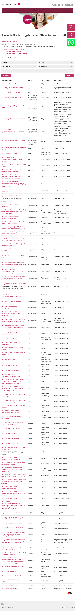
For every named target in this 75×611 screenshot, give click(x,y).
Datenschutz (4, 607)
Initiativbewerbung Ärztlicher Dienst (14, 49)
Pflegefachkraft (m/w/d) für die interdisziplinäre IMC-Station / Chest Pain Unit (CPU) (13, 493)
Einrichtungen (58, 80)
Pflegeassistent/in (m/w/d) (11, 588)
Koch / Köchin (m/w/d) (10, 571)
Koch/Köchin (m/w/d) (10, 338)
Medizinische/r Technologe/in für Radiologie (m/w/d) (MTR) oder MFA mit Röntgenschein (11, 469)
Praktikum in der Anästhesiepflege (13, 428)
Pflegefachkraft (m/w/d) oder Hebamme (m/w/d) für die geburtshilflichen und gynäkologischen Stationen (13, 534)
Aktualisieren (69, 75)
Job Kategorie (45, 80)
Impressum (10, 607)
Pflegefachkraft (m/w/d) (11, 498)
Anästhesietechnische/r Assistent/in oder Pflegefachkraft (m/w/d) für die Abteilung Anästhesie (13, 481)
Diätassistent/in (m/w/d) (11, 359)
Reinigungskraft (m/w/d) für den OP (14, 301)
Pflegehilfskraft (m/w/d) (11, 84)
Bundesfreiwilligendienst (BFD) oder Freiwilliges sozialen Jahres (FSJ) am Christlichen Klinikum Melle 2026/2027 (12, 381)
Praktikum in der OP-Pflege (12, 370)
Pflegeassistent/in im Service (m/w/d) (14, 523)
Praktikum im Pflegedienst (11, 365)
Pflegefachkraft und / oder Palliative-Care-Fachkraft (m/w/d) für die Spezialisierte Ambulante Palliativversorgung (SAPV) (12, 238)
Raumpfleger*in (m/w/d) (11, 153)
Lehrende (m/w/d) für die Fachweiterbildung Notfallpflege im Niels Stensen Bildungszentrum (12, 547)
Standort (30, 80)
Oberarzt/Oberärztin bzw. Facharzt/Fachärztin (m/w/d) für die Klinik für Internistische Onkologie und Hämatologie (12, 271)
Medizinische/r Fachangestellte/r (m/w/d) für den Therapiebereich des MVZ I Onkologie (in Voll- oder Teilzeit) (13, 211)
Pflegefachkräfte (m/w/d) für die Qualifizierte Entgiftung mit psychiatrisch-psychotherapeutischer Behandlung (12, 176)
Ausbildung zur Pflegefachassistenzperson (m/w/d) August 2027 (12, 131)
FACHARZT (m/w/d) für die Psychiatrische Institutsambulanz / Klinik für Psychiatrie (12, 159)
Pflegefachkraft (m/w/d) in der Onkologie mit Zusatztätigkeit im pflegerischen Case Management (13, 313)
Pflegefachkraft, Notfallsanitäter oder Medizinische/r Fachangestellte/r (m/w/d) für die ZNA (13, 264)
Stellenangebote (37, 10)
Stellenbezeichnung (7, 80)
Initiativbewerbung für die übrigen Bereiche (16, 53)
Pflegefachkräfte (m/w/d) (11, 585)
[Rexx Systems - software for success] (69, 593)
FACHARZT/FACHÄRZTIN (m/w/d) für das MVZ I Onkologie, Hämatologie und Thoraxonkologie (13, 278)
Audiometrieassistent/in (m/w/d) (13, 575)
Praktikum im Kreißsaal (11, 433)
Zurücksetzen (6, 75)
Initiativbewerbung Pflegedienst (12, 51)
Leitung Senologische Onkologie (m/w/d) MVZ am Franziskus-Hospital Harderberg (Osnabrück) (13, 327)
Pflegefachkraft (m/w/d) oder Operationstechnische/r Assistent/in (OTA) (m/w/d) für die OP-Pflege (12, 388)
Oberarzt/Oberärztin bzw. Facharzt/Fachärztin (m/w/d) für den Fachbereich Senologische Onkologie (11, 294)
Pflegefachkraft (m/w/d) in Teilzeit (13, 92)
